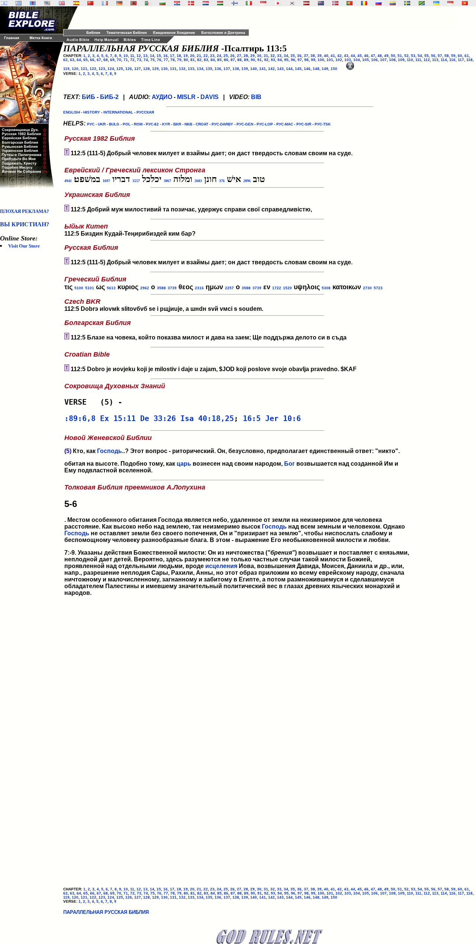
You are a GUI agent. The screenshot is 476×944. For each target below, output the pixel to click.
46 (366, 56)
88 (239, 60)
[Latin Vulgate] (33, 3)
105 (365, 60)
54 (420, 56)
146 (307, 69)
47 (373, 56)
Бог (289, 463)
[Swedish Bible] (407, 3)
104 (356, 60)
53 (413, 56)
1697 (106, 181)
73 (139, 60)
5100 (78, 288)
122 (93, 69)
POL (127, 124)
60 (460, 56)
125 (119, 69)
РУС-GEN (245, 124)
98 (306, 60)
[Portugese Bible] (350, 3)
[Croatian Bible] (177, 3)
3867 (167, 181)
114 (444, 60)
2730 (367, 288)
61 (466, 56)
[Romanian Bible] (364, 3)
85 (219, 60)
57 (440, 56)
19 (185, 56)
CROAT (202, 124)
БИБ (88, 97)
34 (286, 56)
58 (446, 56)
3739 (172, 288)
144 (289, 69)
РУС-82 (152, 124)
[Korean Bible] (292, 3)
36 (299, 56)
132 (182, 69)
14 (152, 56)
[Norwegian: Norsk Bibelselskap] (335, 3)
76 (159, 60)
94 (279, 60)
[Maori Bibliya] (321, 3)
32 (272, 56)
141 (262, 69)
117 (461, 60)
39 (319, 56)
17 (172, 56)
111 (418, 60)
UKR (102, 124)
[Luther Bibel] (119, 3)
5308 (326, 288)
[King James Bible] (62, 3)
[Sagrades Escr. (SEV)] (76, 3)
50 (393, 56)
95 (286, 60)
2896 (247, 181)
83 (206, 60)
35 (292, 56)
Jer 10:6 (283, 418)
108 (392, 60)
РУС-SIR (303, 124)
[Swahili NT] (422, 3)
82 (199, 60)
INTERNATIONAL (118, 112)
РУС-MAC (284, 124)
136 (218, 69)
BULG (114, 124)
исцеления (221, 566)
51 (400, 56)
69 (112, 60)
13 (145, 56)
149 (325, 69)
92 (266, 60)
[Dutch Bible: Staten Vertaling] (206, 3)
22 (205, 56)
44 (353, 56)
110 (410, 60)
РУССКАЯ (145, 112)
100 (321, 60)
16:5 (252, 418)
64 (79, 60)
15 (159, 56)
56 (433, 56)
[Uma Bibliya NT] (450, 3)
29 (252, 56)
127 (137, 69)
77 (166, 60)
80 (186, 60)
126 (128, 69)
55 (426, 56)
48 (379, 56)
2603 (198, 181)
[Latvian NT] (306, 3)
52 (406, 56)
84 (212, 60)
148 (316, 69)
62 (65, 60)
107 (383, 60)
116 (452, 60)
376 (222, 181)
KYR (166, 124)
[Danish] (191, 3)
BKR (177, 124)
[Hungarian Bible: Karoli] (220, 3)
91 (259, 60)
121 (84, 69)
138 (235, 69)
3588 (161, 288)
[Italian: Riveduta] (249, 3)
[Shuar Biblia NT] (393, 3)
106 (374, 60)
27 (239, 56)
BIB (256, 97)
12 (138, 56)
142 (271, 69)
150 (334, 69)
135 (209, 69)
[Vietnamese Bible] (465, 3)
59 (453, 56)
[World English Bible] (47, 3)
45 (359, 56)
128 (146, 69)
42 (339, 56)
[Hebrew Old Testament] (4, 3)
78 (172, 60)
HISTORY (91, 112)
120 (75, 69)
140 (253, 69)
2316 (199, 288)
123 (102, 69)
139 (244, 69)
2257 (229, 288)
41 (333, 56)
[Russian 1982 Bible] (379, 3)
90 (253, 60)
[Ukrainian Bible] (436, 3)
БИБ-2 (109, 97)
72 (132, 60)
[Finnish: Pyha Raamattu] (235, 3)
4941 (68, 181)
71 (125, 60)
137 (226, 69)
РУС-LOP (265, 124)
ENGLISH (71, 112)
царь (184, 463)
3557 (136, 181)
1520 (287, 288)
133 (191, 69)
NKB (188, 124)
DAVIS (209, 97)
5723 (378, 288)
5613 (111, 288)
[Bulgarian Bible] (162, 3)
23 (212, 56)
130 (164, 69)
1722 (276, 288)
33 (279, 56)
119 (66, 69)
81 (192, 60)
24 (219, 56)
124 (110, 69)
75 (152, 60)
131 (173, 69)
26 (232, 56)
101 (330, 60)
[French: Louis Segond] (105, 3)
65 (85, 60)
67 (99, 60)
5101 (89, 288)
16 (165, 56)
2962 (144, 288)
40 (326, 56)
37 (306, 56)
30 (259, 56)
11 (132, 56)
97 (300, 60)
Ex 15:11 (118, 418)
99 (313, 60)
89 (246, 60)
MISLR (186, 97)
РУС (90, 124)
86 (226, 60)
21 (199, 56)
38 (313, 56)
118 (469, 60)
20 (192, 56)
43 (346, 56)
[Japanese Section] (278, 3)
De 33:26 (158, 418)
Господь (109, 451)
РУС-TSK (323, 124)
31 (266, 56)
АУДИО (162, 97)
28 (246, 56)
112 (427, 60)
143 (280, 69)
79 (179, 60)
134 (200, 69)
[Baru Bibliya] (263, 3)
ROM (138, 124)
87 (233, 60)
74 (146, 60)
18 (179, 56)
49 (386, 56)
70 (119, 60)
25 (225, 56)
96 (293, 60)
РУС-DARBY (222, 124)
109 (401, 60)
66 (92, 60)
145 (298, 69)
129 (155, 69)
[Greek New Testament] (19, 3)
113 (435, 60)
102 (338, 60)
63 (72, 60)
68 (105, 60)
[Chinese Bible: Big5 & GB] (90, 3)
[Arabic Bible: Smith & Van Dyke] (148, 3)
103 (347, 60)
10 (125, 56)
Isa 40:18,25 (207, 418)
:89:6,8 (80, 418)
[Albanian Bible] (133, 3)
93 (273, 60)
